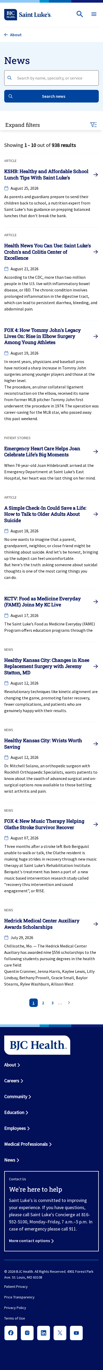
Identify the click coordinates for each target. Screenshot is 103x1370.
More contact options (29, 1240)
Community (15, 1096)
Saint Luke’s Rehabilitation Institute (57, 865)
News (9, 1160)
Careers (11, 1081)
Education (14, 1112)
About (10, 1065)
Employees (15, 1128)
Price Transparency (19, 1297)
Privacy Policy (15, 1308)
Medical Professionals (26, 1144)
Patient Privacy (16, 1286)
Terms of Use (14, 1318)
